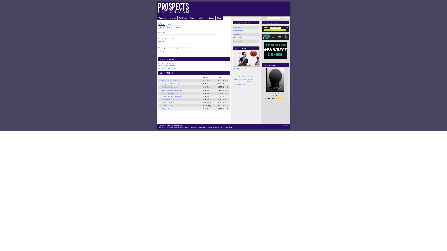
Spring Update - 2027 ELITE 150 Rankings (174, 84)
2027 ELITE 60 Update (168, 99)
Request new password (174, 27)
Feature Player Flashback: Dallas (243, 79)
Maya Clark (236, 27)
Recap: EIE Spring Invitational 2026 (172, 90)
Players (192, 18)
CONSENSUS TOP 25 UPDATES (172, 96)
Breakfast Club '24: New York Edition (244, 77)
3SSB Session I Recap (168, 93)
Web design (286, 125)
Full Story (235, 71)
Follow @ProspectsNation (167, 68)
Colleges (201, 18)
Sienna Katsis (237, 34)
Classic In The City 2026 (169, 103)
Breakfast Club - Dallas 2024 (242, 82)
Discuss (241, 71)
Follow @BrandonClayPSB (167, 63)
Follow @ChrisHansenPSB (167, 66)
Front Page (163, 18)
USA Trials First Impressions (170, 87)
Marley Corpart (237, 41)
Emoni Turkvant (237, 37)
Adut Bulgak (275, 93)
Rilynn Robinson (238, 30)
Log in (162, 27)
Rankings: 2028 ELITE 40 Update (171, 81)
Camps (211, 18)
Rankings (183, 18)
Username (162, 32)
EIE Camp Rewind (167, 109)
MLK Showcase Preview (169, 106)
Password (162, 41)
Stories (173, 18)
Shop (219, 18)
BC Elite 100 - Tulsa (239, 84)
